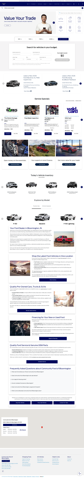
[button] (42, 427)
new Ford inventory (38, 271)
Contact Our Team (64, 402)
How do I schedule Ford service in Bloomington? (22, 383)
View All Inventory (42, 177)
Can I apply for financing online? (19, 379)
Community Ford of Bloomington (7, 476)
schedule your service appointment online (41, 357)
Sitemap (24, 476)
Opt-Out (37, 476)
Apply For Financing (26, 459)
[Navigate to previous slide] (1, 22)
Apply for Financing (53, 338)
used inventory (44, 289)
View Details (27, 91)
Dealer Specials (25, 462)
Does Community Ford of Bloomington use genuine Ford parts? (26, 387)
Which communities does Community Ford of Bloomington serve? (26, 390)
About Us (69, 460)
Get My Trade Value (69, 164)
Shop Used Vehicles (42, 402)
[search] (82, 4)
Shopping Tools (26, 457)
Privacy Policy (15, 476)
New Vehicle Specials (26, 464)
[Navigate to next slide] (55, 22)
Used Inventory (40, 460)
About (69, 457)
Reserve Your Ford (25, 460)
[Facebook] (3, 471)
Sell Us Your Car (55, 460)
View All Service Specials (70, 100)
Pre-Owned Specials (26, 465)
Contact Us (6, 460)
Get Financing (42, 164)
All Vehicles (40, 457)
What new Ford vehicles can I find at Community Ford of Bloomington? (28, 371)
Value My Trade (55, 459)
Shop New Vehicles (20, 402)
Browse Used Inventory (31, 310)
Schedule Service (78, 100)
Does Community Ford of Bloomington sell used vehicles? (25, 375)
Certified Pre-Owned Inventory (43, 462)
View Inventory (53, 279)
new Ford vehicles (62, 258)
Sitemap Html (29, 476)
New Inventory (40, 459)
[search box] (70, 13)
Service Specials (55, 464)
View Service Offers (15, 164)
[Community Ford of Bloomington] (7, 3)
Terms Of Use (20, 476)
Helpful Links (56, 457)
